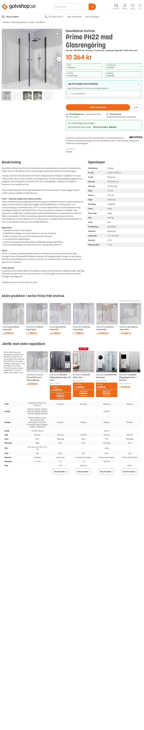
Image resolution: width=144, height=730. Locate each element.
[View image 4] (37, 95)
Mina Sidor (124, 8)
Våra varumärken (74, 17)
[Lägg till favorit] (57, 34)
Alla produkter (12, 17)
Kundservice (116, 8)
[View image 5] (47, 95)
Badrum (6, 22)
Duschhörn (40, 22)
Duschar (31, 22)
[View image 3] (27, 95)
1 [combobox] (135, 107)
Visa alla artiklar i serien (129, 301)
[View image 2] (16, 95)
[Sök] (92, 6)
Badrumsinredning (18, 22)
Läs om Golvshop (92, 17)
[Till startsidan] (19, 7)
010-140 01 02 (55, 17)
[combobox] (84, 66)
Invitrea (69, 151)
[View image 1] (6, 95)
